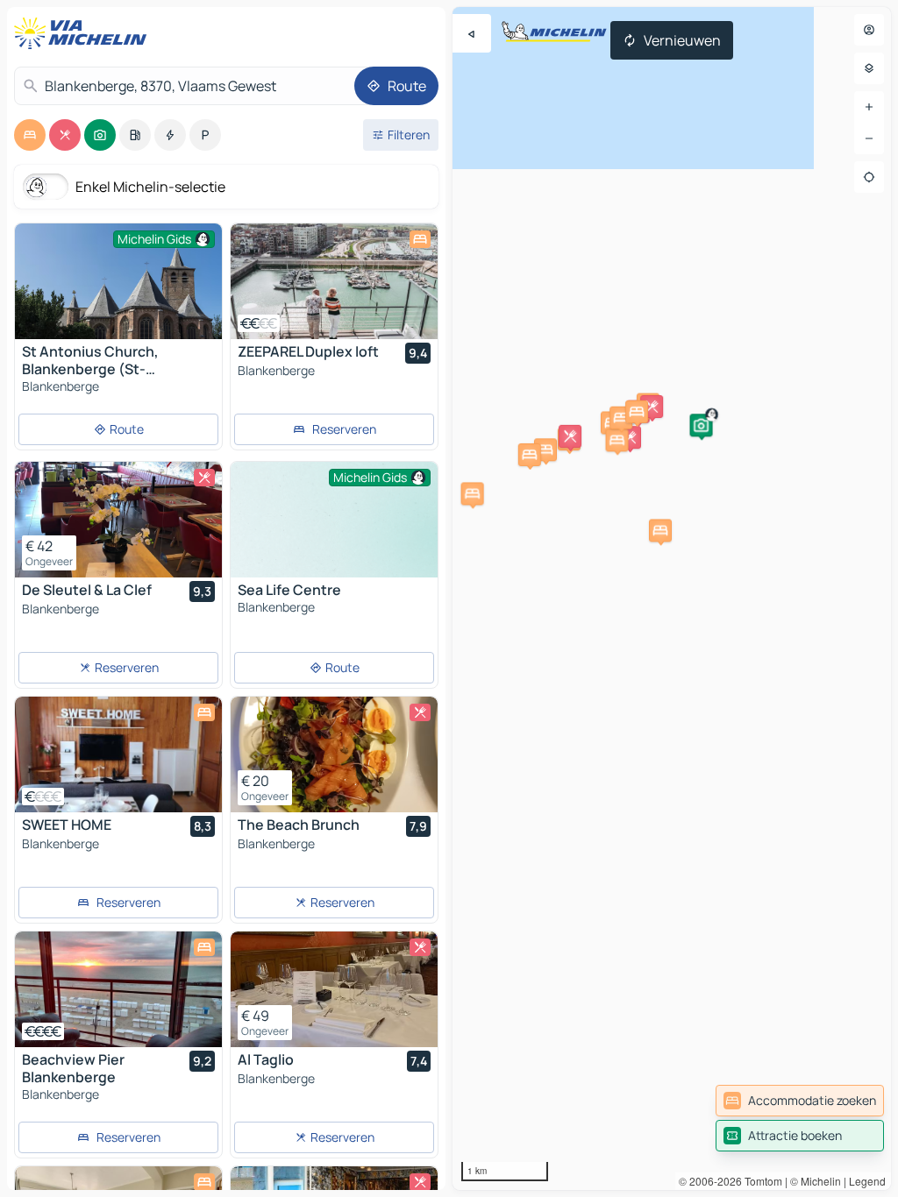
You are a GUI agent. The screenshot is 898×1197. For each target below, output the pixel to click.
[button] (545, 449)
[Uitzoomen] (869, 138)
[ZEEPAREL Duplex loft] (334, 281)
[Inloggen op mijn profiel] (869, 30)
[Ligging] (869, 177)
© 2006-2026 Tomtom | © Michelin (760, 1180)
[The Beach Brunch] (334, 754)
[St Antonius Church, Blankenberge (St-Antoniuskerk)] (118, 292)
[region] (672, 598)
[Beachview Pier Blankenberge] (118, 989)
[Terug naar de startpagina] (84, 33)
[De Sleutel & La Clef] (118, 519)
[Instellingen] (869, 68)
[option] (30, 135)
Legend (867, 1180)
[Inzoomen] (869, 107)
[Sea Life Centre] (334, 539)
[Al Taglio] (334, 989)
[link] (800, 1100)
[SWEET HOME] (118, 754)
